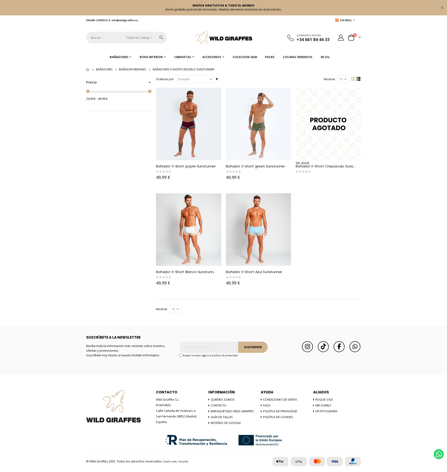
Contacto (218, 405)
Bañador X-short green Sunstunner (255, 166)
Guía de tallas (222, 417)
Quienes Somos (223, 399)
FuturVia (183, 461)
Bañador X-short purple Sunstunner (186, 166)
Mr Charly (323, 405)
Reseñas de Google (226, 423)
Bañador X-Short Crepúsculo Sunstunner (326, 166)
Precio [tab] (91, 82)
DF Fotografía (326, 411)
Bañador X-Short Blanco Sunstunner (186, 272)
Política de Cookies (278, 417)
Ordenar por (165, 79)
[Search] (161, 37)
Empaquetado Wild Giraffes (232, 411)
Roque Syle (324, 399)
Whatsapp (354, 346)
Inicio (87, 69)
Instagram (307, 346)
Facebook (339, 346)
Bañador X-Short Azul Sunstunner (254, 272)
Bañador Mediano (132, 69)
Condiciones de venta (280, 399)
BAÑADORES (104, 69)
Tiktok (323, 346)
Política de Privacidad (280, 411)
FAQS (267, 405)
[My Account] (341, 38)
